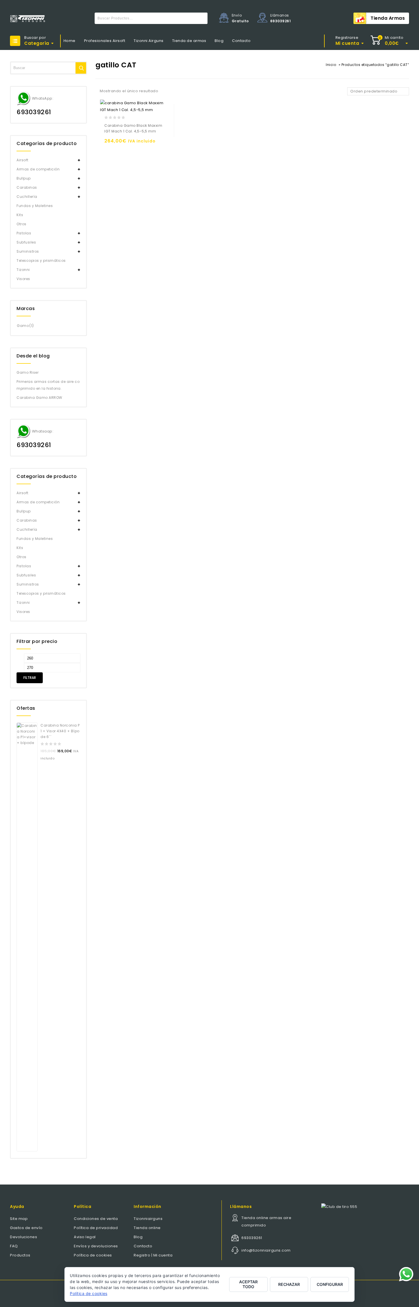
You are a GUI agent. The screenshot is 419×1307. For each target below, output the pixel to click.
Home (70, 40)
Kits (20, 214)
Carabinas (27, 187)
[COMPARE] (143, 143)
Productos (20, 1255)
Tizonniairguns (148, 1218)
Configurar (330, 1284)
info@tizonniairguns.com (266, 1250)
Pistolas (24, 233)
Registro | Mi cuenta (153, 1255)
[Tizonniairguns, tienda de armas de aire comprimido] (28, 19)
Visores (23, 278)
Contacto (241, 40)
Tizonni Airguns (149, 40)
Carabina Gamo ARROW (39, 397)
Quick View (132, 143)
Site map (19, 1218)
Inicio (331, 64)
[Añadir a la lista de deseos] (121, 143)
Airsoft (23, 160)
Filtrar (29, 677)
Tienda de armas (189, 40)
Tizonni (23, 269)
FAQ (14, 1246)
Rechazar (289, 1284)
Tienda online (147, 1227)
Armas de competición (38, 169)
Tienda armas (388, 18)
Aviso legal (85, 1237)
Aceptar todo (248, 1284)
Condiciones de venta (96, 1218)
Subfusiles (26, 242)
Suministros (28, 251)
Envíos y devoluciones (96, 1246)
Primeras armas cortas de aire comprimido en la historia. (48, 385)
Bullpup (24, 178)
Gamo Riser (27, 372)
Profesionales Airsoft (104, 40)
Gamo (23, 325)
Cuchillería (27, 196)
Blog (219, 40)
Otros (22, 224)
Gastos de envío (26, 1227)
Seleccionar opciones (110, 143)
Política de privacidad (96, 1227)
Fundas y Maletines (35, 205)
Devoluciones (23, 1237)
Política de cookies (93, 1255)
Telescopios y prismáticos (41, 260)
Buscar (202, 18)
